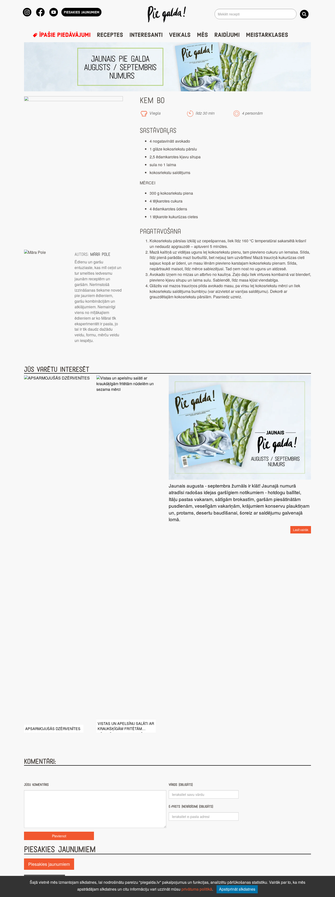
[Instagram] (27, 12)
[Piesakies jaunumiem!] (81, 12)
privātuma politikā (196, 889)
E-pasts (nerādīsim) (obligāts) (191, 806)
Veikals (180, 35)
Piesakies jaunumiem (49, 864)
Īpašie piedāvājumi (64, 35)
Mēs (202, 35)
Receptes (110, 35)
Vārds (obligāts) (181, 785)
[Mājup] (167, 14)
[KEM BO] (73, 170)
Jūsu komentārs (36, 785)
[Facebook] (40, 12)
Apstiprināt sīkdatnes (237, 889)
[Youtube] (53, 12)
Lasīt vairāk (300, 530)
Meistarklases (267, 35)
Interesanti (146, 35)
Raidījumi (227, 35)
